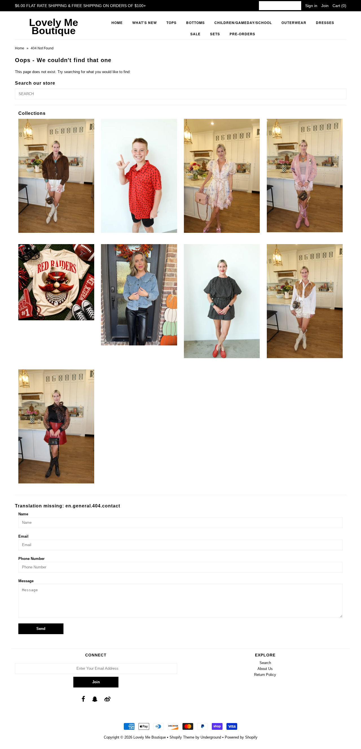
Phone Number (31, 559)
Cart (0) (339, 5)
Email (23, 536)
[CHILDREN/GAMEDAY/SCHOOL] (139, 176)
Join (325, 5)
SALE (195, 33)
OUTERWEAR (293, 22)
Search (265, 663)
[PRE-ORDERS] (56, 282)
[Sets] (222, 301)
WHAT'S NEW (144, 22)
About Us (265, 669)
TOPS (171, 22)
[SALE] (139, 294)
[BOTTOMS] (56, 176)
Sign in (311, 5)
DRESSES (325, 22)
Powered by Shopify (241, 737)
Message (26, 581)
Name (23, 514)
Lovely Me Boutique (53, 26)
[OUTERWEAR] (305, 175)
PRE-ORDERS (242, 33)
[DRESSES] (222, 176)
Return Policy (265, 675)
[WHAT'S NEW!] (56, 426)
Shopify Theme (182, 737)
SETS (215, 33)
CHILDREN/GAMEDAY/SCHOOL (243, 22)
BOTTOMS (195, 22)
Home (117, 22)
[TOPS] (305, 301)
